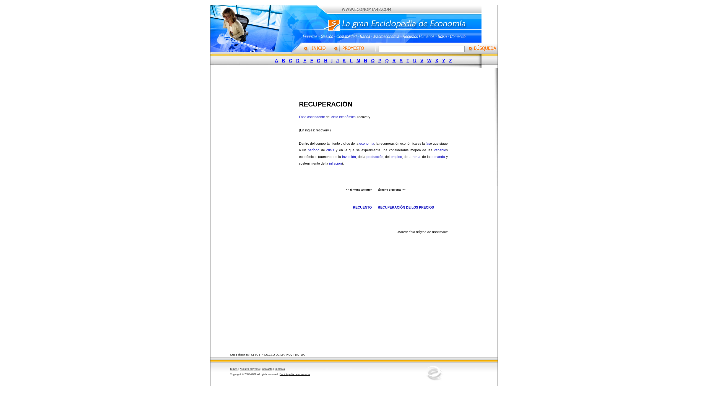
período (313, 150)
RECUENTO (362, 207)
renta (416, 157)
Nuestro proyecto (250, 369)
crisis (330, 150)
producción (374, 157)
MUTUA (300, 354)
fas (428, 144)
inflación (335, 163)
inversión (349, 157)
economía (366, 144)
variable (440, 150)
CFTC (254, 354)
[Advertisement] (350, 82)
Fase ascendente (312, 117)
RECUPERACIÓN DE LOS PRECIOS (406, 207)
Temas (234, 369)
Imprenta (280, 369)
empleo (396, 157)
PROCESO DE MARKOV (277, 354)
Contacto (267, 369)
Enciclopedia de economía (295, 374)
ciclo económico (343, 117)
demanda (438, 157)
